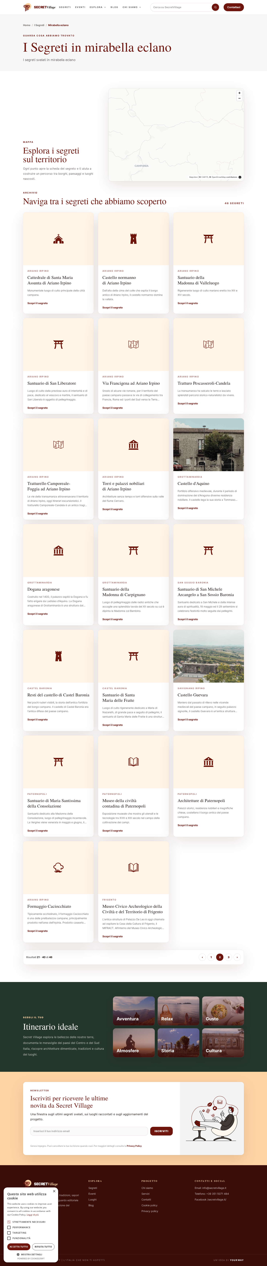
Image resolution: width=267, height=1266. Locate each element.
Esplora (96, 7)
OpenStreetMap (219, 177)
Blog (114, 7)
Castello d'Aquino (193, 483)
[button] (30, 1254)
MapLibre (193, 177)
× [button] (54, 1191)
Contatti (146, 1199)
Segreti (65, 7)
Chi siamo (130, 7)
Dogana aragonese (43, 589)
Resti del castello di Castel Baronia (58, 695)
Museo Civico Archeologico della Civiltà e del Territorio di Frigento (132, 908)
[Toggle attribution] (240, 177)
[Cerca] (215, 7)
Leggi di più (33, 1214)
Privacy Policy (134, 1146)
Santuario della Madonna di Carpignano (123, 591)
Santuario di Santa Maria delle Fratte (118, 697)
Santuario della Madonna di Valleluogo (198, 280)
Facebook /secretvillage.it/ (210, 1199)
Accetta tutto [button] (19, 1246)
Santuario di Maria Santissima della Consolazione (54, 803)
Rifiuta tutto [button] (43, 1246)
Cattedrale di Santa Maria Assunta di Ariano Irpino (50, 280)
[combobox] (181, 7)
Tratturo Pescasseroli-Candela (204, 383)
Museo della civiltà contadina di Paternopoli (124, 803)
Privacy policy (149, 1211)
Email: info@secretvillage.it (210, 1187)
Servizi (145, 1193)
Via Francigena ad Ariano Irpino (131, 383)
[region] (176, 135)
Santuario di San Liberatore (51, 383)
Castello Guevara (193, 695)
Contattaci (233, 7)
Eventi (80, 7)
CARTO (204, 177)
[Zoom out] (239, 98)
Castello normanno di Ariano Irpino (119, 280)
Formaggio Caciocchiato (49, 906)
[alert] (31, 1224)
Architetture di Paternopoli (201, 800)
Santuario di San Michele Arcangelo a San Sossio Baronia (206, 591)
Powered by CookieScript (30, 1258)
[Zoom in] (239, 93)
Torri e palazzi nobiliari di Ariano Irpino (123, 486)
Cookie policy (149, 1205)
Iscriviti (161, 1131)
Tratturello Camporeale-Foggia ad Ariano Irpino (48, 486)
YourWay (237, 1260)
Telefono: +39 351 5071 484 (212, 1193)
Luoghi (92, 1199)
